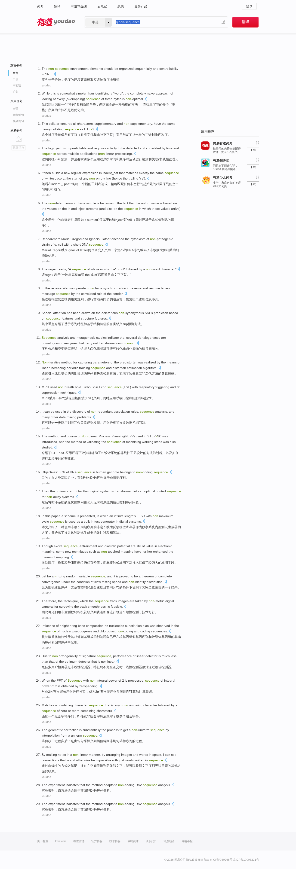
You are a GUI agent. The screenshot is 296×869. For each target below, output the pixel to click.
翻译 (57, 6)
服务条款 (203, 859)
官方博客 (96, 841)
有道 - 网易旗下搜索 (56, 22)
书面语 (17, 85)
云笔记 (102, 6)
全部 (15, 108)
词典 (40, 6)
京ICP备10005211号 (246, 859)
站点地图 (169, 841)
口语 (15, 79)
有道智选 (78, 841)
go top (19, 139)
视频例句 (18, 121)
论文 (15, 91)
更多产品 (140, 6)
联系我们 (151, 841)
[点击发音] (54, 74)
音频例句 (18, 114)
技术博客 (114, 841)
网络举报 (187, 841)
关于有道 (42, 841)
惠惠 (120, 6)
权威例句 (16, 130)
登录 (249, 6)
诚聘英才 (133, 841)
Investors (60, 841)
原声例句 (16, 101)
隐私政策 (191, 859)
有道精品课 (79, 6)
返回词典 (18, 147)
